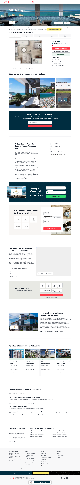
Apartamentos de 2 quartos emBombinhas (59, 432)
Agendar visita (51, 294)
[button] (40, 93)
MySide (10, 27)
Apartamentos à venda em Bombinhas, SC (20, 27)
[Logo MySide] (6, 2)
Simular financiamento (52, 228)
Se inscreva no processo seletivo (39, 473)
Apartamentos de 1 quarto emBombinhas (58, 430)
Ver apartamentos (16, 372)
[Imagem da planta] (28, 52)
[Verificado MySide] (59, 41)
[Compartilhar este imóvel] (67, 27)
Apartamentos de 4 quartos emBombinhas (59, 436)
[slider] (51, 216)
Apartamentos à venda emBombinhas (37, 430)
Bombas (43, 27)
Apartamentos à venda (40, 1)
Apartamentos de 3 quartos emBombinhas (59, 434)
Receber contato (61, 54)
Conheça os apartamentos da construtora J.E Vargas (51, 331)
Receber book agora (55, 196)
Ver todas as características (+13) (57, 154)
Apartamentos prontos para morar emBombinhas (39, 432)
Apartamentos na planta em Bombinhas (34, 27)
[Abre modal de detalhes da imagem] (24, 93)
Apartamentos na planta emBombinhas (37, 434)
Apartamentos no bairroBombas (36, 436)
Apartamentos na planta (50, 1)
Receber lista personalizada (40, 126)
